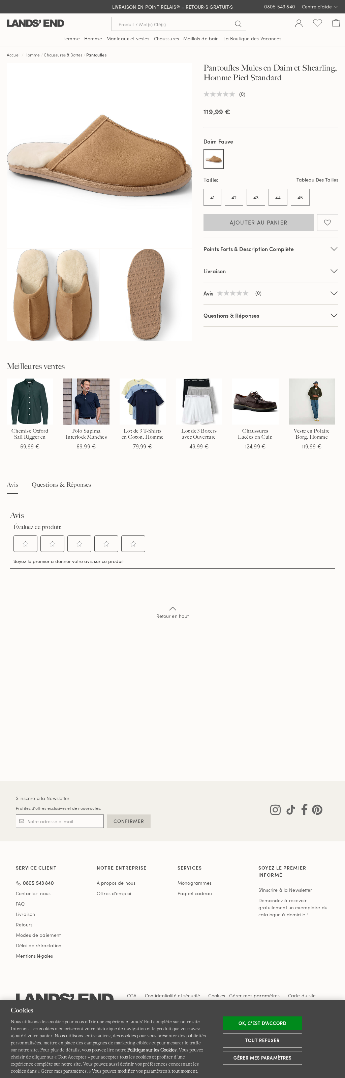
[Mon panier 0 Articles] (336, 24)
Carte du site (302, 995)
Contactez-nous (33, 893)
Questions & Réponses (231, 315)
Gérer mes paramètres (262, 1057)
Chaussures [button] (166, 38)
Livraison (214, 271)
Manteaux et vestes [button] (128, 38)
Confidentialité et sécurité (172, 995)
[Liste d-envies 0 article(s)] (317, 24)
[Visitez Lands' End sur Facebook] (302, 811)
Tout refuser (262, 1040)
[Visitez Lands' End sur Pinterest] (315, 811)
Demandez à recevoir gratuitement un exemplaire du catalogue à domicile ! (292, 907)
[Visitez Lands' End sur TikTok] (289, 811)
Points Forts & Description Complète (248, 249)
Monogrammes (195, 883)
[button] (25, 544)
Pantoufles (96, 54)
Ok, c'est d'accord (262, 1023)
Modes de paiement (38, 935)
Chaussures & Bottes (63, 54)
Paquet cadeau (195, 893)
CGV (131, 995)
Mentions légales (34, 956)
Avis (12, 484)
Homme (32, 54)
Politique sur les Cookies (152, 1049)
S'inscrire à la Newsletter (43, 798)
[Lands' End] (35, 23)
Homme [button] (93, 38)
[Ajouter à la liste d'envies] (327, 222)
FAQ (20, 904)
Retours (24, 924)
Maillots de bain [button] (201, 38)
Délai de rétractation (38, 945)
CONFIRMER (129, 821)
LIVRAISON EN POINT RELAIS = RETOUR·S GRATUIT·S (172, 7)
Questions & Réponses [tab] (61, 484)
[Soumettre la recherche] (238, 24)
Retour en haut (172, 616)
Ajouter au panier (259, 222)
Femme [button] (71, 38)
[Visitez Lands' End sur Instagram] (275, 811)
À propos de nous (116, 883)
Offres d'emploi (114, 893)
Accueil (14, 54)
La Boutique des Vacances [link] (252, 38)
